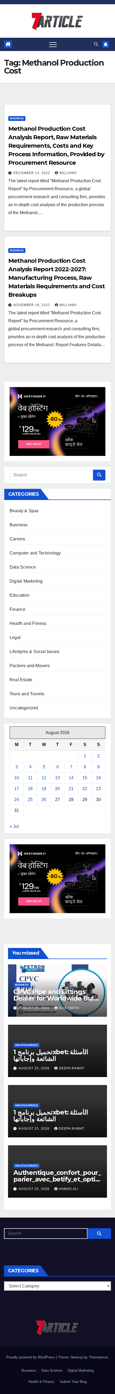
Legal (15, 637)
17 (16, 788)
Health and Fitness (28, 623)
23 (98, 788)
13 (57, 778)
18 (30, 788)
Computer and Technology (35, 553)
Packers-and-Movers (30, 665)
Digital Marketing (26, 581)
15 (84, 778)
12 (43, 778)
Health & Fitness (41, 1382)
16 (98, 778)
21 (71, 788)
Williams (68, 173)
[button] (96, 44)
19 (43, 788)
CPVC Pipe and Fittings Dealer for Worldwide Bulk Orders (55, 998)
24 (16, 799)
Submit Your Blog (73, 1382)
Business (17, 118)
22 (84, 788)
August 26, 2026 (34, 1008)
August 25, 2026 (34, 1068)
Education (19, 595)
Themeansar (98, 1357)
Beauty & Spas (24, 511)
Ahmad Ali (68, 1189)
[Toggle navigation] (53, 44)
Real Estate (21, 679)
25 (30, 799)
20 (57, 788)
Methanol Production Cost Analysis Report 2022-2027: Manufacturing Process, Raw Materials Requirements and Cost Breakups (56, 277)
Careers (17, 539)
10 (16, 778)
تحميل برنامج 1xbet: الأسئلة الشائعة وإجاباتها (50, 1055)
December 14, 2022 (32, 173)
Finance (17, 609)
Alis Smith (69, 1008)
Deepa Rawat (71, 1068)
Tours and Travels (27, 694)
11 (30, 778)
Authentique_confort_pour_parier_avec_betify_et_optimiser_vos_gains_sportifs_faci (57, 1179)
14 (71, 778)
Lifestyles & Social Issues (34, 651)
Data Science (23, 567)
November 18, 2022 (32, 305)
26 (43, 799)
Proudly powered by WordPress (31, 1357)
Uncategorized (24, 708)
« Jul (14, 826)
